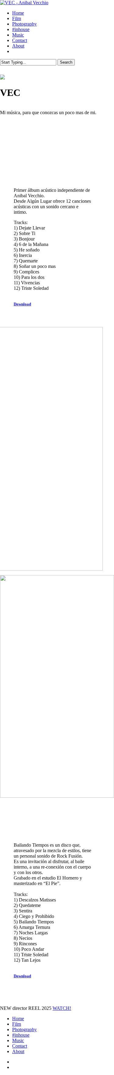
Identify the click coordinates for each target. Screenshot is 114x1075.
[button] (25, 304)
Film (16, 1024)
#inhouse (20, 1035)
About (18, 1051)
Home (18, 1018)
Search (66, 62)
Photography (24, 1029)
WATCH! (62, 1008)
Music (18, 1040)
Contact (19, 1046)
